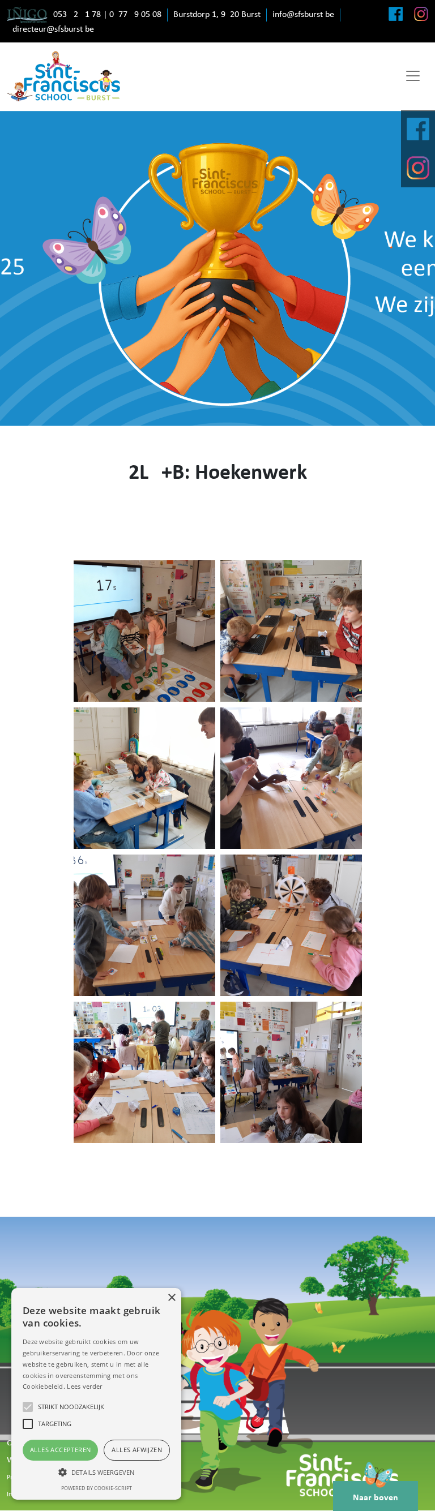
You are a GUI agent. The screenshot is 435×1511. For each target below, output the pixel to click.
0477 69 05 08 (135, 14)
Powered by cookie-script (96, 1488)
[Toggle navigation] (413, 76)
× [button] (171, 1298)
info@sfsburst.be (303, 14)
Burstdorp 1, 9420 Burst (217, 14)
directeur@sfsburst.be (53, 29)
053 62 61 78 (77, 14)
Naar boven (375, 1498)
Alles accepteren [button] (60, 1449)
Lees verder (84, 1386)
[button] (96, 1472)
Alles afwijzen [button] (137, 1449)
